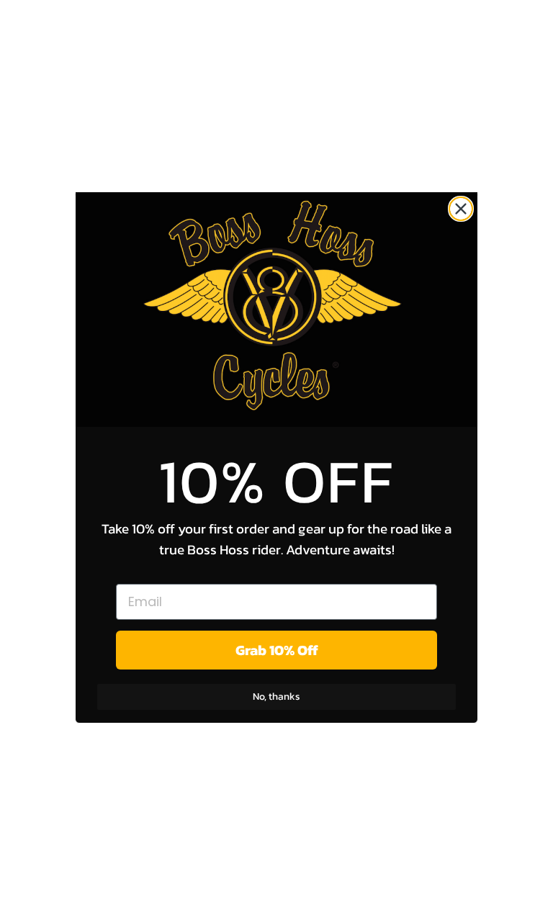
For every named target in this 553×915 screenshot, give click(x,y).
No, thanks (276, 696)
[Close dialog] (460, 208)
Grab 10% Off (276, 650)
